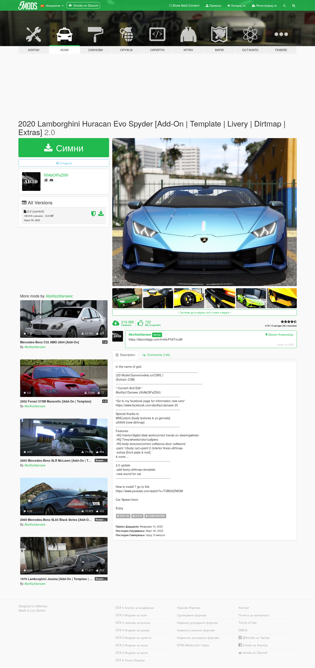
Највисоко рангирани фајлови (198, 637)
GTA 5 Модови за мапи (132, 652)
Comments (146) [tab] (158, 355)
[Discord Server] (51, 180)
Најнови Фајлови (188, 607)
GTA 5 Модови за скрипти (133, 637)
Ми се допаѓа (152, 325)
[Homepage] (46, 180)
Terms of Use (247, 622)
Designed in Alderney (32, 606)
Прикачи (214, 5)
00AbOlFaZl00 (56, 175)
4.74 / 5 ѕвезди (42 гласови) (281, 325)
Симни (68, 147)
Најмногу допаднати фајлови (197, 622)
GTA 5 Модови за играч (132, 645)
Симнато (126, 325)
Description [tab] (126, 355)
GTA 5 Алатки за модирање (135, 607)
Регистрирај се (266, 5)
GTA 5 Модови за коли (131, 615)
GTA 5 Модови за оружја (133, 630)
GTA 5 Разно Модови (130, 660)
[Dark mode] (284, 5)
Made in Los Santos (31, 610)
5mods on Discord (254, 652)
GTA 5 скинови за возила (133, 622)
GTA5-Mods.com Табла (193, 645)
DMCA (242, 630)
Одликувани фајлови (191, 615)
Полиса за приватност (254, 615)
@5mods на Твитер (256, 637)
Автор (157, 334)
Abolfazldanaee (59, 296)
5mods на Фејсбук (255, 645)
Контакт (243, 607)
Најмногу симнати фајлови (196, 630)
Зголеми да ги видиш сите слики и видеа (204, 312)
